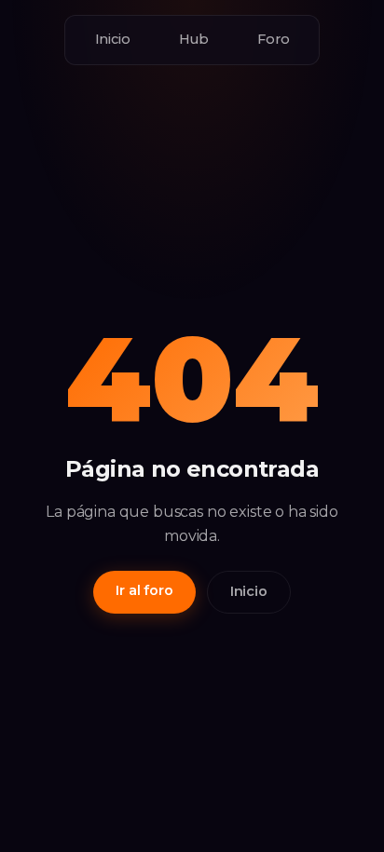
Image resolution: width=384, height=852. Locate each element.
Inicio (112, 39)
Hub (194, 39)
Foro (273, 39)
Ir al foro (144, 590)
